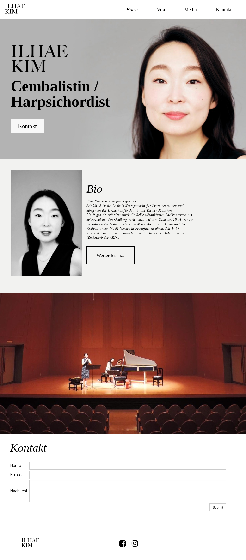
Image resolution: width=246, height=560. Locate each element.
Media (190, 9)
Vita (161, 9)
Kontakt (224, 9)
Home (132, 9)
